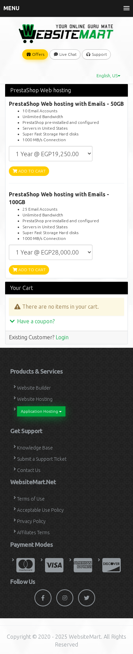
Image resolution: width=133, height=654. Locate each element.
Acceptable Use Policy (40, 510)
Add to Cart (31, 171)
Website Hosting (35, 399)
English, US (107, 75)
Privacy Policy (31, 521)
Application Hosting (40, 411)
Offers (37, 54)
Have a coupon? (35, 321)
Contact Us (29, 470)
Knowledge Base (35, 448)
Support (99, 54)
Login (62, 337)
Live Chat (67, 54)
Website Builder (34, 388)
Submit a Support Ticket (41, 459)
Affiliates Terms (33, 532)
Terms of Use (31, 499)
